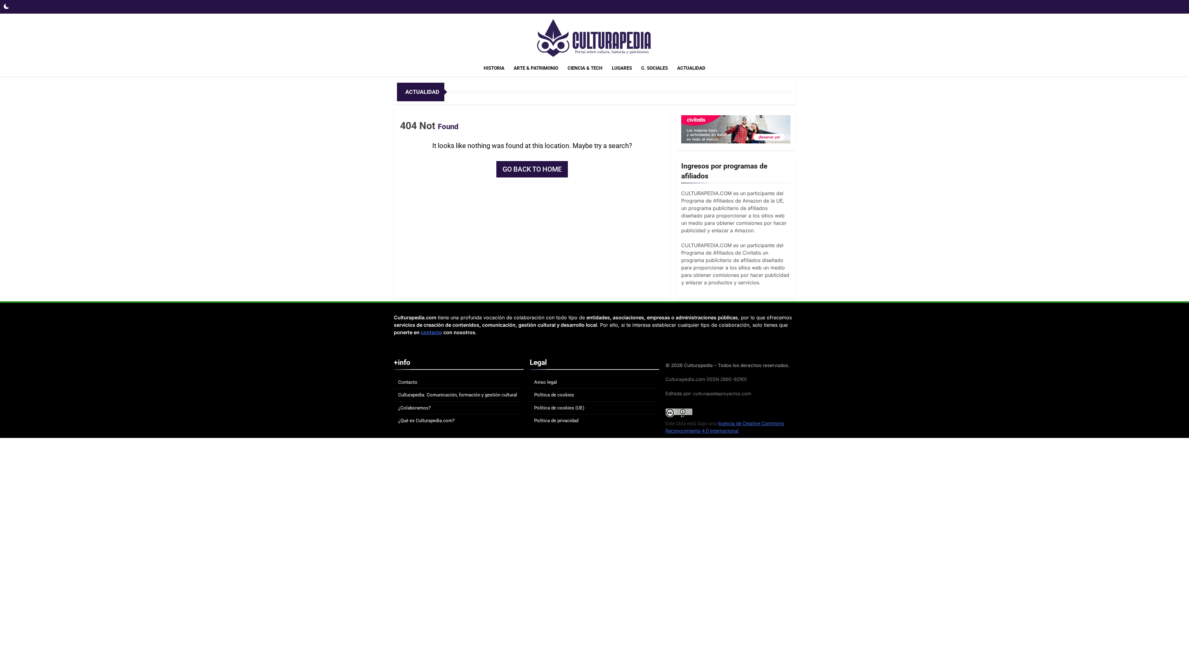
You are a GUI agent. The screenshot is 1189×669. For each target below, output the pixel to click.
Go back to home (532, 169)
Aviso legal (545, 382)
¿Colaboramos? (414, 408)
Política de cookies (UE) (559, 408)
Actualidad (691, 68)
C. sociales (654, 68)
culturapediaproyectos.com (722, 393)
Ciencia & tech (585, 68)
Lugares (622, 68)
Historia (494, 68)
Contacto (407, 382)
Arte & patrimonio (536, 68)
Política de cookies (554, 395)
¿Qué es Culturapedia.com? (426, 420)
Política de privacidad (556, 420)
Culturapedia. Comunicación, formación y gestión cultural (457, 395)
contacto (431, 332)
